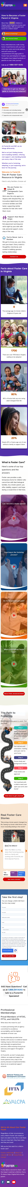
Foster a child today (7, 1153)
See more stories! (14, 879)
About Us (18, 1153)
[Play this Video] (14, 128)
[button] (1, 109)
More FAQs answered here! (14, 694)
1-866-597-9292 (16, 65)
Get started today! (12, 38)
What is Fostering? (12, 34)
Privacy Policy (17, 1155)
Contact (3, 1157)
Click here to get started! (14, 796)
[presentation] (14, 836)
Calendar (4, 1155)
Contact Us (14, 257)
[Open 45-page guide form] (14, 84)
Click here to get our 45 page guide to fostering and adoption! (14, 90)
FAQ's (10, 1155)
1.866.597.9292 (15, 989)
